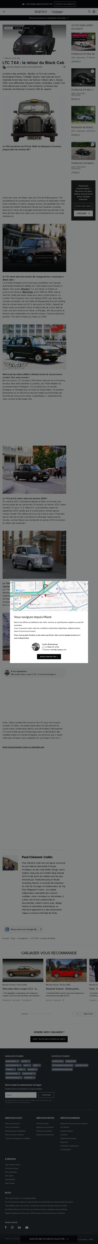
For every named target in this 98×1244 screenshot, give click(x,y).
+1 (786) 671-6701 (51, 647)
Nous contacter (48, 657)
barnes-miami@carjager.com (55, 649)
